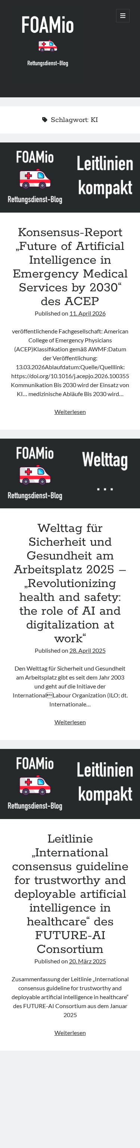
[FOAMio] (47, 81)
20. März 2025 (87, 960)
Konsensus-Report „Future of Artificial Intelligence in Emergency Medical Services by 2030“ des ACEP (70, 177)
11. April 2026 (87, 313)
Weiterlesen (70, 411)
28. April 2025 (87, 650)
